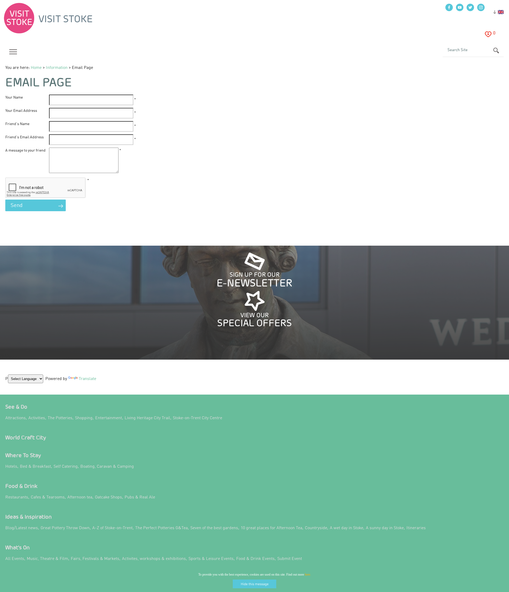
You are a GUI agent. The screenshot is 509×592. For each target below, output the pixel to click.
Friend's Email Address (24, 137)
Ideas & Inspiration (28, 516)
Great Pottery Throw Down (65, 528)
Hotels (11, 467)
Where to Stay (23, 455)
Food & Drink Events (255, 559)
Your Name (14, 97)
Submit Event (289, 559)
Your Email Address (21, 111)
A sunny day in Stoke (385, 528)
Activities (36, 418)
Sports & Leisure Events (211, 559)
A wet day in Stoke (346, 528)
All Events (14, 559)
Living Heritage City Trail (147, 418)
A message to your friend (25, 150)
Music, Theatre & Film (47, 559)
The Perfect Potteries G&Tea (161, 528)
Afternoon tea (79, 497)
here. (308, 574)
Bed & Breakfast (35, 467)
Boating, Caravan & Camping (107, 467)
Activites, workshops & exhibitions (154, 559)
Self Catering (66, 467)
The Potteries (60, 418)
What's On (17, 547)
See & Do (16, 406)
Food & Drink (21, 486)
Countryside (316, 528)
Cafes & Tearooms (48, 497)
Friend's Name (17, 124)
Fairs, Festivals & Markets (95, 559)
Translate (86, 383)
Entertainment (108, 418)
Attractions (15, 418)
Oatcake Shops (108, 497)
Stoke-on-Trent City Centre (197, 418)
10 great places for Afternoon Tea (271, 528)
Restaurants (16, 497)
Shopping (84, 418)
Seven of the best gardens (214, 528)
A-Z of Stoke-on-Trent (112, 528)
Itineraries (416, 528)
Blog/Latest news (21, 528)
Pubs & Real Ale (140, 497)
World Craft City (25, 437)
